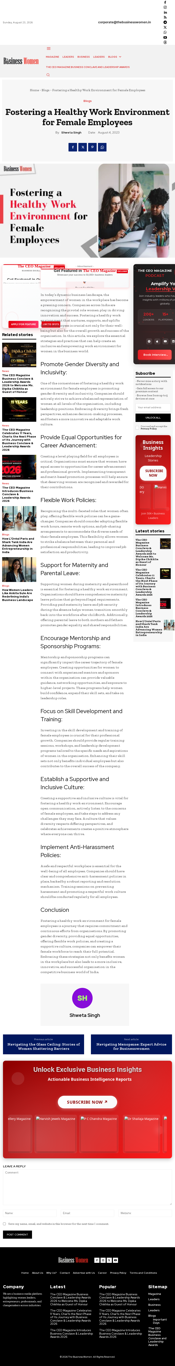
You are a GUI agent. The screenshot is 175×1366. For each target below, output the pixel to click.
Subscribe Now (154, 473)
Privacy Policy (148, 428)
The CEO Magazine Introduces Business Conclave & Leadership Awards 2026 (17, 494)
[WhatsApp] (165, 32)
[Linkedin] (165, 12)
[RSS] (165, 17)
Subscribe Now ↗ (87, 1102)
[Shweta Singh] (85, 998)
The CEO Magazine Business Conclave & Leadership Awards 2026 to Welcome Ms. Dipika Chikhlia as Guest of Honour (18, 383)
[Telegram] (165, 22)
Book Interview (154, 354)
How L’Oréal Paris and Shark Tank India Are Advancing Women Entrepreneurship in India (18, 545)
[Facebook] (165, 2)
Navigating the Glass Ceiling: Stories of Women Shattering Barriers (43, 1046)
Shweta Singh (71, 132)
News (5, 371)
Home (34, 90)
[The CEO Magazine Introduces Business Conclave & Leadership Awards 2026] (19, 467)
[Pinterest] (92, 147)
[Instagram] (165, 7)
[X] (165, 27)
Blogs (46, 90)
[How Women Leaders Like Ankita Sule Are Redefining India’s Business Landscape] (19, 569)
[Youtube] (165, 37)
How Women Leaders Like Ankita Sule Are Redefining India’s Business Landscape (17, 595)
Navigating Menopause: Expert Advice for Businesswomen (131, 1046)
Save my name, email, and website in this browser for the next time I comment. (58, 1223)
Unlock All (153, 417)
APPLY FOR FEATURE (23, 324)
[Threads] (165, 42)
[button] (48, 74)
